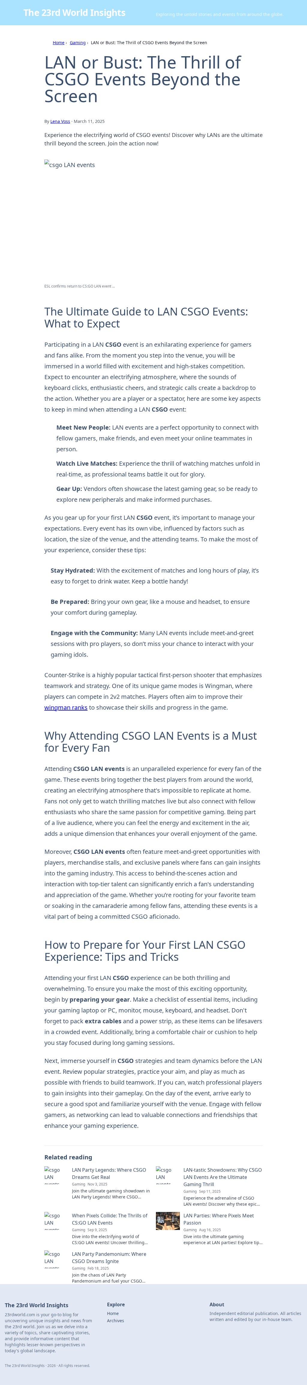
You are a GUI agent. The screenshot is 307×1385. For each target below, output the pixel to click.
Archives (115, 1320)
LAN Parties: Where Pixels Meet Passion (218, 1219)
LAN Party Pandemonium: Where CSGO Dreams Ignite (109, 1258)
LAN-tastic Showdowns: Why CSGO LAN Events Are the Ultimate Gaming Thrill (222, 1177)
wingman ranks (66, 707)
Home (58, 42)
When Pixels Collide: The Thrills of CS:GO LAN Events (110, 1219)
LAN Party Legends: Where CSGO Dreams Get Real (109, 1173)
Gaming (78, 42)
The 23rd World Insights (74, 12)
